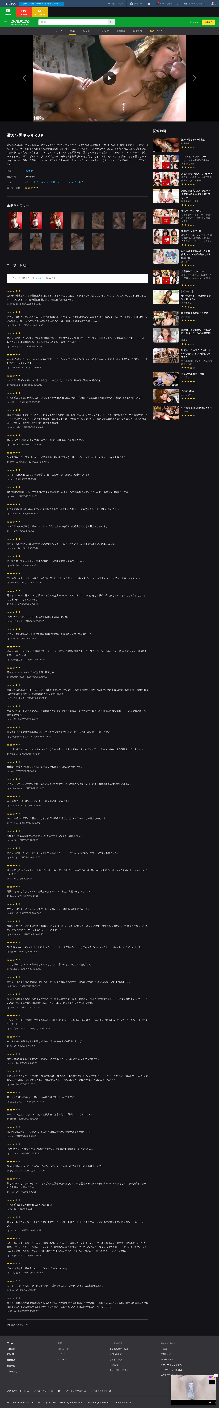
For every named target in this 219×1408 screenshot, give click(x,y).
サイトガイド (116, 1343)
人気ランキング (14, 1371)
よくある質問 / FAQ (119, 1349)
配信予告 (137, 31)
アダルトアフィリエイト (45, 1390)
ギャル (44, 182)
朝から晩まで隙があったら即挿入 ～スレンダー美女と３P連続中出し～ (196, 254)
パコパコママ (167, 1359)
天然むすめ (166, 1354)
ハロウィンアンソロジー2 (194, 156)
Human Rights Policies (99, 1402)
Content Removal (122, 1402)
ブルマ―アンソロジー (192, 211)
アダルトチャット (99, 1390)
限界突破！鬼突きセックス (194, 312)
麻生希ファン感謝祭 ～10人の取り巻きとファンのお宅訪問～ (196, 333)
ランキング (103, 31)
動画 (72, 31)
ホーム (59, 31)
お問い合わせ (116, 1354)
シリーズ (62, 1359)
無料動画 (120, 31)
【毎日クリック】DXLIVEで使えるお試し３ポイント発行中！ (42, 3)
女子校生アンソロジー (192, 271)
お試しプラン (156, 31)
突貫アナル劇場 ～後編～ (193, 373)
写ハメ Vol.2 (187, 390)
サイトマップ (116, 1359)
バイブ (72, 182)
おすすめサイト (168, 1343)
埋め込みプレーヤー (20, 1325)
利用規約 (114, 1364)
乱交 (36, 182)
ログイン (194, 22)
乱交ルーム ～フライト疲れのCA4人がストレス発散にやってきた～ (196, 353)
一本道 (164, 1349)
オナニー (62, 182)
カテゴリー (63, 1354)
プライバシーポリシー (120, 1370)
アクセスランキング (16, 1390)
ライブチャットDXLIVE (171, 1370)
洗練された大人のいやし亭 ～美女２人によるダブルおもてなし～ (196, 194)
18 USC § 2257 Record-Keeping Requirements (61, 1402)
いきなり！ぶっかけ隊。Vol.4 (196, 407)
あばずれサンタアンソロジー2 (196, 173)
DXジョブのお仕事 (74, 1390)
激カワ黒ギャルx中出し (193, 139)
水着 (53, 182)
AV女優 (86, 31)
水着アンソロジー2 (191, 231)
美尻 (80, 182)
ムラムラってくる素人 (171, 1364)
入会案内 (208, 22)
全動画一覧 (63, 1349)
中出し (28, 182)
